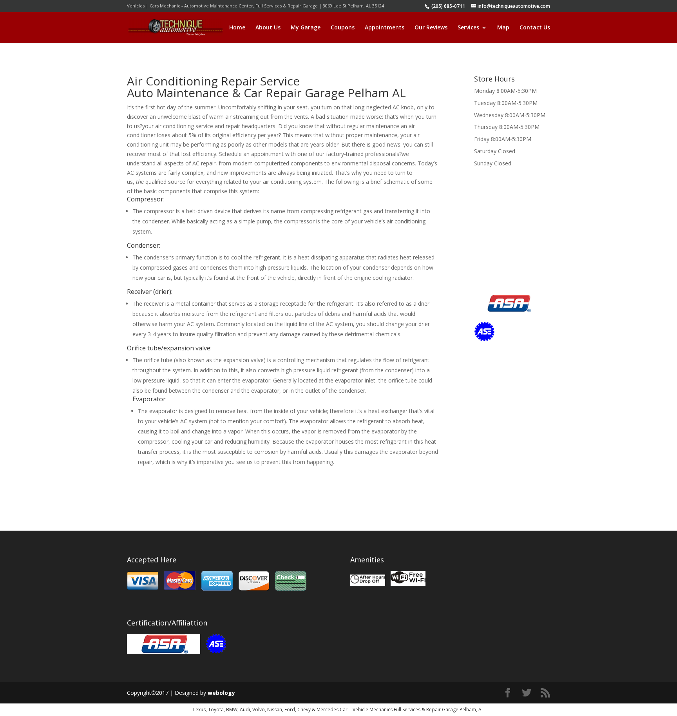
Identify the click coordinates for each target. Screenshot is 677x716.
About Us (268, 28)
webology (221, 692)
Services (468, 28)
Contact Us (535, 28)
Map (503, 28)
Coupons (343, 28)
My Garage (305, 28)
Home (237, 28)
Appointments (384, 28)
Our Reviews (431, 28)
